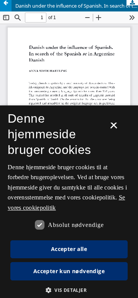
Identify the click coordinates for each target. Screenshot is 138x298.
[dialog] (69, 201)
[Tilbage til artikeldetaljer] (6, 5)
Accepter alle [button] (69, 249)
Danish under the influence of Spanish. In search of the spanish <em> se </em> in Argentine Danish (76, 5)
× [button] (113, 128)
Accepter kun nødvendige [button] (69, 271)
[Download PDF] (132, 2)
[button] (69, 290)
